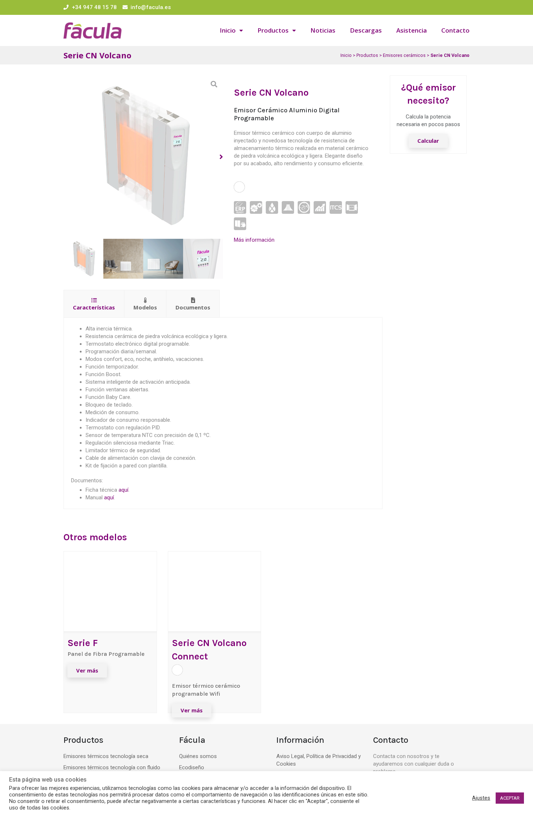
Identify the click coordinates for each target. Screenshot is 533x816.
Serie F (82, 643)
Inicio (228, 30)
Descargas (366, 30)
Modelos (145, 307)
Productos (273, 30)
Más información (254, 240)
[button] (239, 187)
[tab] (93, 304)
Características (94, 307)
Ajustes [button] (481, 798)
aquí (123, 490)
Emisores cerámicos (404, 55)
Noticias (322, 30)
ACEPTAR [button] (510, 798)
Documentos (192, 307)
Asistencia (411, 30)
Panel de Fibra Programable (106, 653)
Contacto (455, 30)
